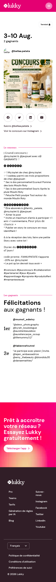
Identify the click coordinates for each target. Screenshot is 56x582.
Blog (11, 520)
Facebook (41, 507)
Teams (12, 498)
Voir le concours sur (23, 131)
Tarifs (12, 504)
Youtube (40, 526)
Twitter (40, 514)
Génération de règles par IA (21, 512)
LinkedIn (40, 520)
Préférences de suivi (20, 567)
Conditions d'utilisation (22, 561)
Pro (11, 491)
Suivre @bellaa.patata (18, 126)
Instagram (41, 501)
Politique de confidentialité (24, 555)
